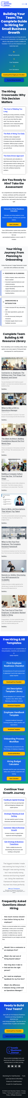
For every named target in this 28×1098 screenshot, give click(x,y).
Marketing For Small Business (11, 1076)
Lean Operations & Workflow (14, 1079)
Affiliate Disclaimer (16, 1095)
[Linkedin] (8, 1066)
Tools (23, 1076)
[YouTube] (12, 1066)
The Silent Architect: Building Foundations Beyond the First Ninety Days (13, 441)
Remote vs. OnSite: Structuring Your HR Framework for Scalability (13, 577)
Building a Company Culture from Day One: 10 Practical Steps (12, 476)
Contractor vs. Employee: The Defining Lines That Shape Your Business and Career (14, 375)
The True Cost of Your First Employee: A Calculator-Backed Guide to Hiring (13, 612)
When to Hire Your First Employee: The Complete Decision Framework (11, 544)
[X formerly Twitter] (15, 1066)
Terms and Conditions (13, 1093)
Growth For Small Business (14, 1084)
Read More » (4, 389)
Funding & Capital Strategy (14, 800)
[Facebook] (19, 1066)
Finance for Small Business (14, 1081)
